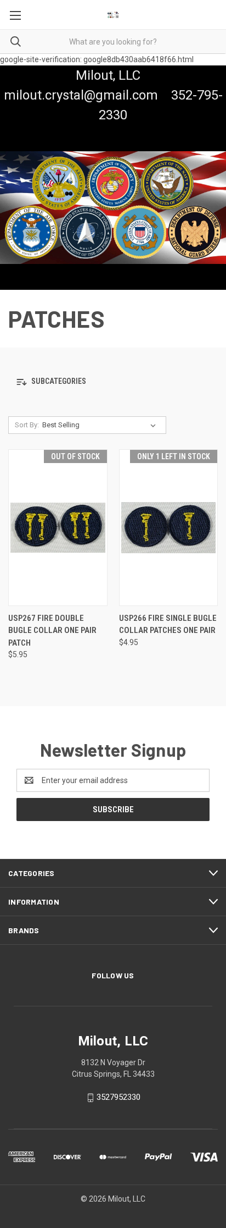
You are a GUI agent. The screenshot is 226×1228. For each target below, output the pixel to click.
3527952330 (118, 1097)
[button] (113, 382)
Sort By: (27, 425)
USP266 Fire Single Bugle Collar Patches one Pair (168, 624)
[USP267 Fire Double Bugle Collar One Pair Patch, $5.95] (57, 527)
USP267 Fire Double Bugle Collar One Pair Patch (52, 630)
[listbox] (101, 425)
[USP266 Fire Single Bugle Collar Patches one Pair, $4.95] (168, 527)
